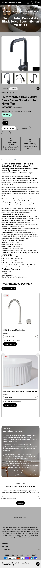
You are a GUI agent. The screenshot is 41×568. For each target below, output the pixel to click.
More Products (7, 288)
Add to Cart (38, 564)
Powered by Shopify (30, 555)
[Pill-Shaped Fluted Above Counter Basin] (20, 372)
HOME (19, 10)
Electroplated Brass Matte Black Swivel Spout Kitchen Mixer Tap (20, 13)
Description (4, 159)
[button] (38, 69)
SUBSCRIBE (20, 503)
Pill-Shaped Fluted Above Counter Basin (20, 391)
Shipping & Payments (15, 159)
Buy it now (24, 128)
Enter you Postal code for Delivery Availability (11, 148)
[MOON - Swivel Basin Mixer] (20, 311)
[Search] (32, 3)
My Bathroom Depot (16, 555)
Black (5, 123)
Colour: (3, 119)
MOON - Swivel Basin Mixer (14, 330)
